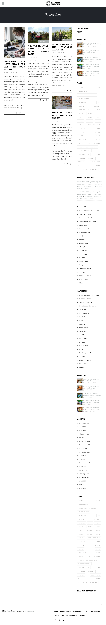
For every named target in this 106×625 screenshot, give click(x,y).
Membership (77, 612)
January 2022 (83, 438)
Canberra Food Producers (89, 211)
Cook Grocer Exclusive (87, 221)
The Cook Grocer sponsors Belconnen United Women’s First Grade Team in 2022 (92, 58)
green (98, 117)
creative (81, 106)
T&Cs (86, 612)
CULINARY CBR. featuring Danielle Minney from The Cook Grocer (91, 65)
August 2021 (83, 456)
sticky (98, 139)
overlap (97, 132)
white (98, 165)
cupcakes (81, 110)
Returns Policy (71, 615)
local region (83, 128)
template (97, 143)
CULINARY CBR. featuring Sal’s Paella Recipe (91, 51)
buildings (96, 87)
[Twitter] (81, 32)
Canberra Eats (83, 91)
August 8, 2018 (32, 57)
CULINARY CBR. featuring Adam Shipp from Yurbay (91, 72)
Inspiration (83, 243)
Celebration (82, 102)
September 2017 (84, 477)
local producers (94, 124)
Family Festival (84, 232)
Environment (84, 229)
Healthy (82, 240)
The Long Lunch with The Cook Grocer (62, 115)
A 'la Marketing (30, 611)
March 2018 (83, 470)
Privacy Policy (59, 615)
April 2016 (82, 488)
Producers (83, 254)
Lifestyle (82, 247)
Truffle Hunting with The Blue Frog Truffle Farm (38, 50)
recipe (98, 136)
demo (90, 110)
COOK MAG (83, 225)
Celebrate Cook (83, 98)
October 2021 (83, 448)
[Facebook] (77, 32)
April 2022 (82, 430)
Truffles (81, 162)
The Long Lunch (43, 41)
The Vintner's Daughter (86, 158)
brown (80, 87)
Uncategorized (85, 276)
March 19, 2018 (56, 121)
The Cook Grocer (84, 150)
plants (80, 136)
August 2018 (83, 466)
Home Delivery (65, 612)
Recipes (82, 258)
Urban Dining (95, 162)
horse (80, 121)
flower (90, 113)
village (80, 165)
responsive (82, 139)
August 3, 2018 (56, 52)
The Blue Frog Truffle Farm (87, 147)
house (98, 121)
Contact (82, 615)
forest (80, 117)
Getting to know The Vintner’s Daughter (62, 47)
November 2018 (84, 463)
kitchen (81, 124)
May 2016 (82, 484)
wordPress (94, 169)
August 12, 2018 (9, 72)
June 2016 (82, 481)
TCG (88, 143)
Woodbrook (82, 169)
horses (89, 121)
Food (22, 57)
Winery (81, 283)
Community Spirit (86, 218)
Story (81, 265)
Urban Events (84, 279)
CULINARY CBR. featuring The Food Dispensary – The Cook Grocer (89, 184)
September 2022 (84, 423)
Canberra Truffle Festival (87, 95)
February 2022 (84, 434)
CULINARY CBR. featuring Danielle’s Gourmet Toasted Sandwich (92, 44)
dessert (97, 110)
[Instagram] (79, 32)
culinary (97, 106)
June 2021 (82, 459)
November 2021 (84, 445)
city (99, 102)
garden (89, 117)
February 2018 (84, 474)
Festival (81, 113)
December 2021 (84, 441)
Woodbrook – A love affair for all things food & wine (14, 65)
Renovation (83, 261)
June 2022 (82, 427)
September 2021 (84, 452)
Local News (83, 250)
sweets (80, 143)
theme (98, 154)
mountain (81, 132)
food (98, 113)
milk (98, 128)
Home (56, 612)
